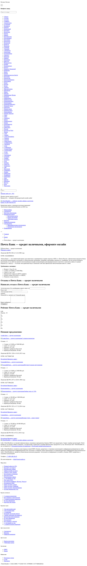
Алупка (6, 18)
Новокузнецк (8, 109)
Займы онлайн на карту (11, 471)
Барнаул (6, 27)
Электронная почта (6, 292)
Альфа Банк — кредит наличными (11, 335)
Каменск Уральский (10, 69)
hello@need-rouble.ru (19, 459)
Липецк (6, 87)
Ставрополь (7, 147)
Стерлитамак (8, 150)
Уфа (5, 167)
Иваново (6, 56)
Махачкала (7, 90)
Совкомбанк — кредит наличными (11, 415)
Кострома (7, 76)
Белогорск (7, 32)
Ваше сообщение (6, 302)
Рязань (6, 132)
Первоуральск (8, 121)
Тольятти (6, 159)
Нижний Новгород (9, 104)
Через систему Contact (10, 484)
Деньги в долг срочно (10, 472)
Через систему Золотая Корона (13, 487)
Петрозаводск (8, 124)
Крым (5, 83)
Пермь (6, 123)
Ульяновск (7, 166)
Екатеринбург (8, 53)
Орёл (5, 116)
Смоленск (7, 144)
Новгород (7, 107)
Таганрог (6, 156)
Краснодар (7, 78)
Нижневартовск (8, 101)
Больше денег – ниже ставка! (30, 418)
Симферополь (8, 142)
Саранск (6, 138)
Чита (5, 178)
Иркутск (6, 61)
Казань (6, 64)
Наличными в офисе (10, 477)
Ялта (5, 184)
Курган (6, 84)
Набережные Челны (10, 95)
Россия (6, 129)
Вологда (6, 44)
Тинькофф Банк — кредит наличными (12, 362)
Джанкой (6, 49)
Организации (8, 223)
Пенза (6, 119)
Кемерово (7, 70)
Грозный (6, 47)
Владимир (7, 39)
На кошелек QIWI (9, 483)
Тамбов (6, 158)
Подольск (7, 126)
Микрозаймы (8, 210)
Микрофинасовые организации (16, 225)
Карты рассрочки (12, 217)
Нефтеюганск (8, 99)
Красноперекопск (9, 79)
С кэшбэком (7, 512)
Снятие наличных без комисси (13, 515)
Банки (6, 551)
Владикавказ (7, 38)
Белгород (6, 30)
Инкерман (7, 59)
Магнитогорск (8, 89)
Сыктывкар (7, 155)
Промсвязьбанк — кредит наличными (12, 388)
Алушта (6, 19)
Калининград (8, 66)
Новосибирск (8, 112)
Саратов (6, 139)
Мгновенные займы (10, 469)
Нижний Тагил (8, 106)
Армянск (6, 21)
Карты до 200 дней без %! (8, 202)
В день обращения (9, 500)
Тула (5, 161)
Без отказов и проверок (11, 474)
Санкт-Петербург (9, 136)
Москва (6, 93)
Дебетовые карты (12, 219)
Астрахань (7, 24)
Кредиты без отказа (9, 502)
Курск (6, 86)
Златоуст (6, 55)
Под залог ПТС (8, 480)
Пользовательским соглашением (21, 446)
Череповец (7, 176)
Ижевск (6, 58)
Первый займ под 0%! (10, 466)
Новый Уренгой (8, 113)
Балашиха (7, 26)
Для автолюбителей (10, 509)
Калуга (6, 67)
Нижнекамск (8, 103)
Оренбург (7, 118)
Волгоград (7, 41)
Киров (6, 73)
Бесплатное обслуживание (11, 516)
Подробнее (4, 359)
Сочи (5, 146)
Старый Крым (8, 149)
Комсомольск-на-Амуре (11, 75)
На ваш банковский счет (11, 489)
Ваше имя (3, 290)
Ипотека (6, 220)
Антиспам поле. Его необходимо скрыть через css (15, 288)
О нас (5, 559)
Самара (6, 135)
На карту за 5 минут (10, 467)
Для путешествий (9, 510)
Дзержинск (7, 50)
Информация (8, 228)
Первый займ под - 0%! (7, 193)
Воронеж (6, 46)
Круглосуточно (8, 475)
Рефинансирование (9, 222)
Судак (6, 152)
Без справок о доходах (10, 521)
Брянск (6, 35)
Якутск (6, 182)
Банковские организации (14, 226)
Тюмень (6, 162)
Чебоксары (7, 173)
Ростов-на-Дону (8, 130)
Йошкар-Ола (7, 63)
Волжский (7, 43)
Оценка (3, 293)
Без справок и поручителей (12, 497)
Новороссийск (8, 110)
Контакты (7, 561)
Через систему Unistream (11, 486)
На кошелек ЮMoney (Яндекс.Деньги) (15, 481)
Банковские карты (9, 214)
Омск (5, 115)
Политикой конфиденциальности (41, 446)
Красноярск (7, 81)
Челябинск (7, 175)
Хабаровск (7, 170)
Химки (6, 172)
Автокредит (7, 211)
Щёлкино (7, 181)
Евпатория (7, 52)
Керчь (5, 72)
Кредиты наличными (10, 213)
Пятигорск (7, 127)
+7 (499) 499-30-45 (11, 456)
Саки (5, 133)
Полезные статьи (9, 558)
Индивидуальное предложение (33, 365)
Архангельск (8, 23)
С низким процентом (28, 338)
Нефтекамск (7, 98)
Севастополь (7, 141)
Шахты (6, 179)
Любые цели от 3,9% (30, 391)
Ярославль (7, 186)
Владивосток (8, 36)
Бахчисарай (7, 29)
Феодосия (7, 169)
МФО (5, 549)
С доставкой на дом (9, 478)
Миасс (6, 92)
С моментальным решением (12, 499)
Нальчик (6, 96)
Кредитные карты (12, 216)
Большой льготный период (12, 513)
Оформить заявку (6, 250)
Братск (6, 33)
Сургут (6, 153)
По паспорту (7, 520)
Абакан (6, 16)
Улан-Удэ (6, 164)
